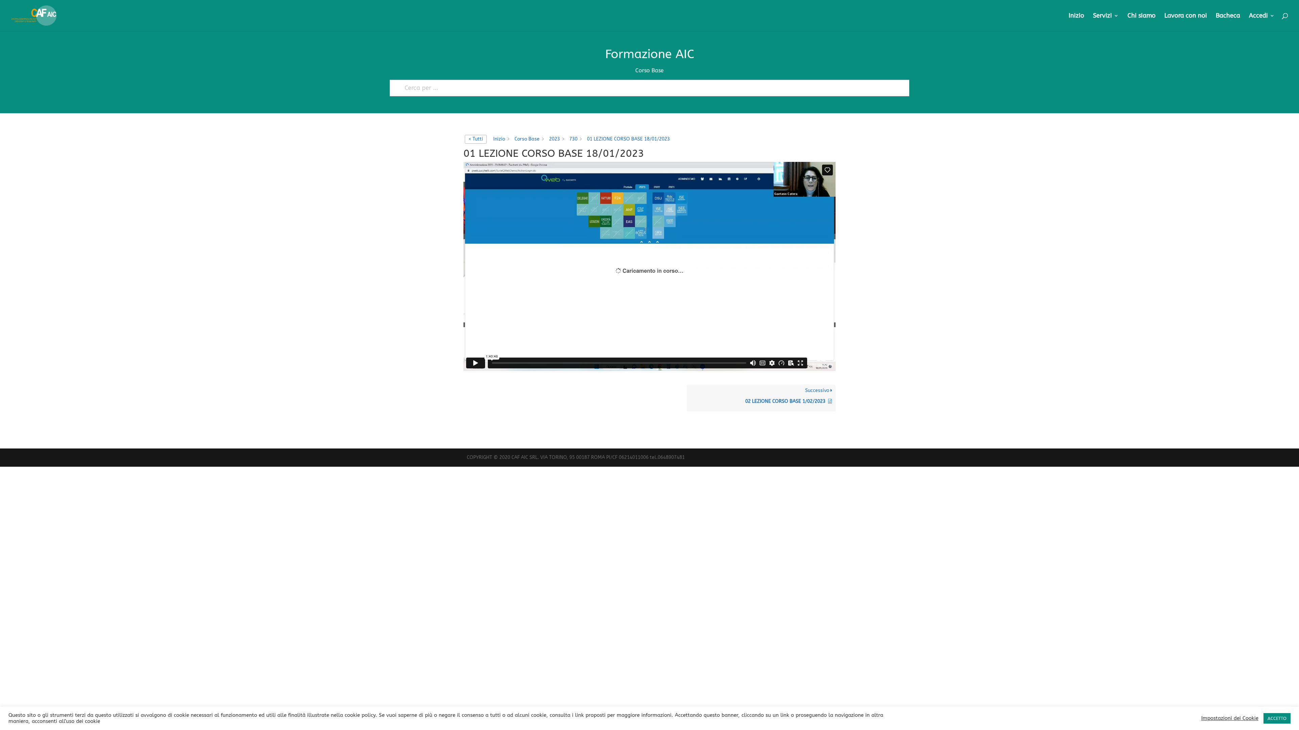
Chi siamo (1141, 16)
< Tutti (476, 139)
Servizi (1102, 16)
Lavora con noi (1185, 16)
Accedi (1258, 16)
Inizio (1076, 16)
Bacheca (1228, 16)
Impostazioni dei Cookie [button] (1229, 718)
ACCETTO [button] (1277, 718)
